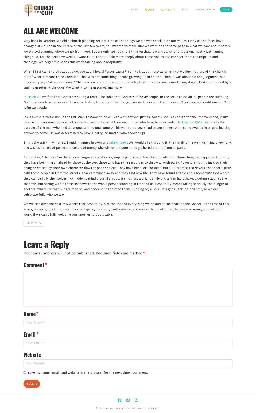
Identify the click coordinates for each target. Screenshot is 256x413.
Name (31, 314)
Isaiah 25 (33, 97)
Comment (35, 265)
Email (31, 334)
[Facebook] (119, 400)
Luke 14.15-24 (192, 122)
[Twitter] (128, 400)
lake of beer (118, 143)
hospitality (33, 223)
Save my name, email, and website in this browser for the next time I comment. (88, 373)
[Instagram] (136, 400)
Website (32, 355)
